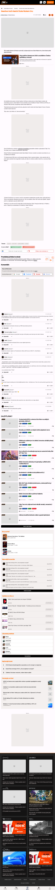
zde (26, 260)
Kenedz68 (6, 389)
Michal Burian (11, 15)
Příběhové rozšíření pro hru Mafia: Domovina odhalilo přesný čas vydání (36, 441)
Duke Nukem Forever (8, 8)
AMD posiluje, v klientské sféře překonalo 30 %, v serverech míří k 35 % (13, 870)
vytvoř (36, 271)
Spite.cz (5, 682)
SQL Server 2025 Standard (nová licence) (12, 804)
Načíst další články (27, 526)
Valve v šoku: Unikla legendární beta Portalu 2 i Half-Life (14, 778)
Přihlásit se (50, 2)
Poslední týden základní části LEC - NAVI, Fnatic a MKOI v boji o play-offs (14, 840)
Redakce (22, 63)
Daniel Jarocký (22, 426)
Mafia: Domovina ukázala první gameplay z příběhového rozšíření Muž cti (35, 462)
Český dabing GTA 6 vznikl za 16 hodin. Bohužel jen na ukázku (18, 698)
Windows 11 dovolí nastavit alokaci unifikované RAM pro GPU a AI (19, 704)
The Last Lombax (8, 332)
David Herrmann (23, 478)
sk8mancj (6, 406)
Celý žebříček (27, 656)
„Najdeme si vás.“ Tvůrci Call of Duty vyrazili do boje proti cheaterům (40, 783)
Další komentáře (27, 590)
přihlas (22, 271)
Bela (5, 323)
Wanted (6, 314)
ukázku (35, 260)
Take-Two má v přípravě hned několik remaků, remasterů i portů (35, 505)
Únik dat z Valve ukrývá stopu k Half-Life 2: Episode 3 (40, 778)
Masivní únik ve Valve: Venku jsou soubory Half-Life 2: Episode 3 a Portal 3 (22, 692)
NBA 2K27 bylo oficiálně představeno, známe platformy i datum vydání (35, 484)
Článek (4, 55)
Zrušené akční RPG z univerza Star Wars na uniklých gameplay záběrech (34, 420)
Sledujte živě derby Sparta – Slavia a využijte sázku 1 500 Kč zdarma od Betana (14, 783)
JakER (5, 340)
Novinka (16, 8)
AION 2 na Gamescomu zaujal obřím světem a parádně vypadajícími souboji (22, 681)
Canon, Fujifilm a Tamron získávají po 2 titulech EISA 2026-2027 (40, 870)
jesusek (6, 348)
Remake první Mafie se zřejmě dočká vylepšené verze (34, 430)
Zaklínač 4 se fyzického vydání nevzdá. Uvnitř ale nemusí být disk (19, 687)
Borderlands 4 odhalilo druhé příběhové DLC (31, 472)
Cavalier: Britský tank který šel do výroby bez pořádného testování (39, 836)
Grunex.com (5, 688)
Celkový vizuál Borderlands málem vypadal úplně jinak (34, 515)
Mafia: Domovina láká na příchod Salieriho (31, 494)
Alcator (6, 357)
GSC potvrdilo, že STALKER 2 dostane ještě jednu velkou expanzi (40, 813)
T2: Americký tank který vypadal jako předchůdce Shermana (40, 844)
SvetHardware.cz (7, 705)
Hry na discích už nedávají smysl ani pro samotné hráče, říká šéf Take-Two (36, 452)
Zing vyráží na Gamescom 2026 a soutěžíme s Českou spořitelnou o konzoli (35, 56)
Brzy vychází (5, 531)
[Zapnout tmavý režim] (44, 2)
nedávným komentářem (23, 148)
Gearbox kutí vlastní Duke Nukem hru (26, 8)
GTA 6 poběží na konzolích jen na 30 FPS (11, 811)
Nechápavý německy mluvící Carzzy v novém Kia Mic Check (14, 844)
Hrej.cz (4, 699)
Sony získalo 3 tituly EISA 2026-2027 (37, 874)
